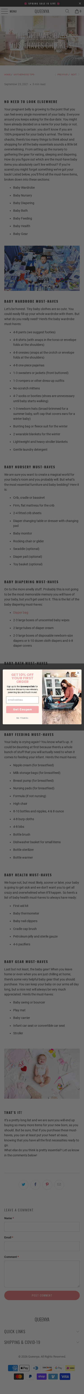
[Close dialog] (78, 673)
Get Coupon (22, 709)
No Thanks (22, 718)
